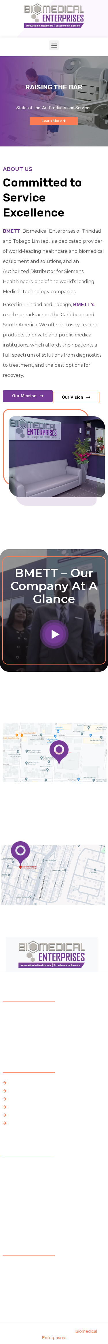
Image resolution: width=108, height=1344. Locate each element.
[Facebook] (7, 1040)
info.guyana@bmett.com (25, 1222)
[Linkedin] (48, 1040)
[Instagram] (27, 1040)
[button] (54, 45)
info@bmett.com (18, 1215)
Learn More (52, 120)
